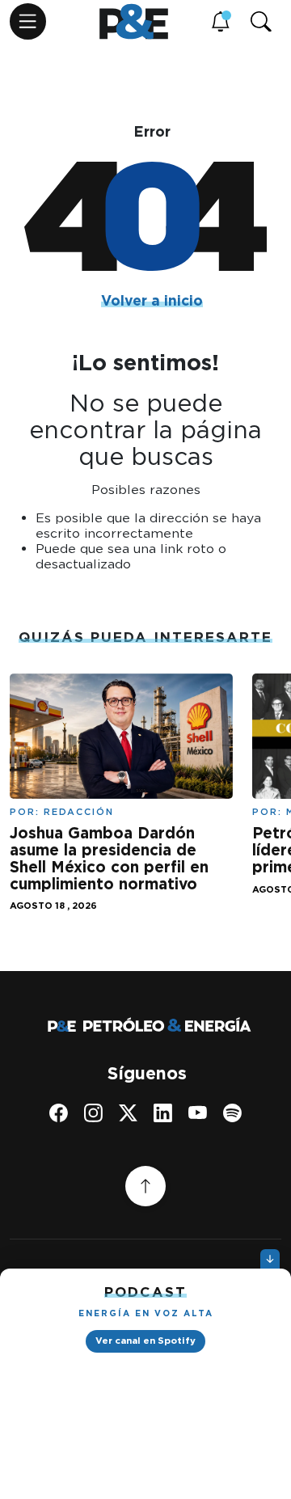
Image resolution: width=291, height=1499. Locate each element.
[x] (128, 1113)
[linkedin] (163, 1113)
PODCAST (145, 1292)
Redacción (79, 811)
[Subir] (145, 1186)
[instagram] (93, 1113)
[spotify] (232, 1113)
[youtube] (197, 1113)
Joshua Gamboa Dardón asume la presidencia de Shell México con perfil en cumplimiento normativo (109, 858)
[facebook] (58, 1113)
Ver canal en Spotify (145, 1340)
